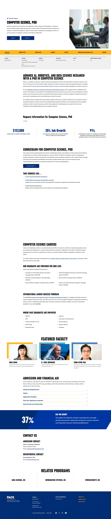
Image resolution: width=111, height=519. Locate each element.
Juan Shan (13, 362)
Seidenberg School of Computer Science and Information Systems (45, 89)
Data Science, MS (18, 480)
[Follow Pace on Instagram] (62, 513)
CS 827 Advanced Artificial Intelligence (36, 176)
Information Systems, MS (55, 480)
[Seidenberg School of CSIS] (16, 499)
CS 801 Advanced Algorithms (33, 185)
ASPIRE (38, 304)
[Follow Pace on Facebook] (56, 513)
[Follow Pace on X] (59, 513)
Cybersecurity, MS (92, 480)
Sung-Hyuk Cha (80, 362)
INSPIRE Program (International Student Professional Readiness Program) (46, 297)
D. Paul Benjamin (48, 362)
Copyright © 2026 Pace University (38, 512)
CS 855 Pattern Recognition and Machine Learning (39, 180)
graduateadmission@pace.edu (35, 449)
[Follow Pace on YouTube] (66, 513)
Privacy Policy (49, 512)
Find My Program (13, 18)
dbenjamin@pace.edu (33, 459)
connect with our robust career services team (63, 258)
